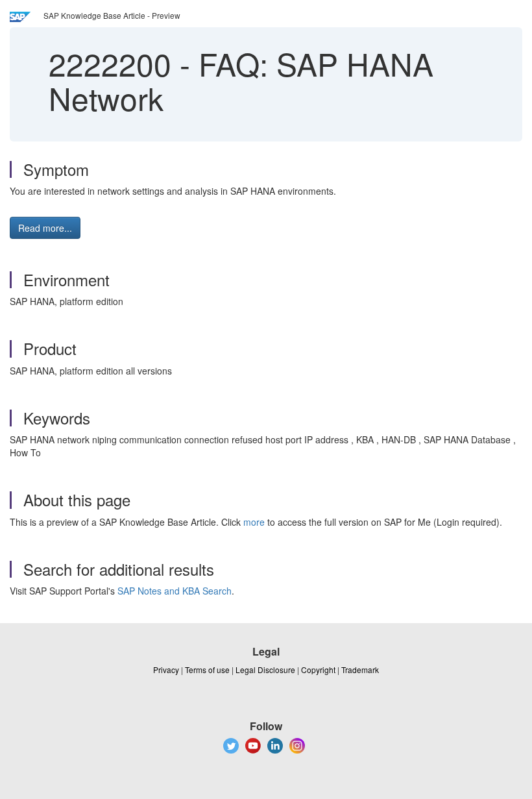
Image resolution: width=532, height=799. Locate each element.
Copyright (318, 669)
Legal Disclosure (265, 669)
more (254, 521)
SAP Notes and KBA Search (174, 590)
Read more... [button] (45, 227)
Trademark (360, 669)
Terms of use (207, 669)
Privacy (166, 669)
